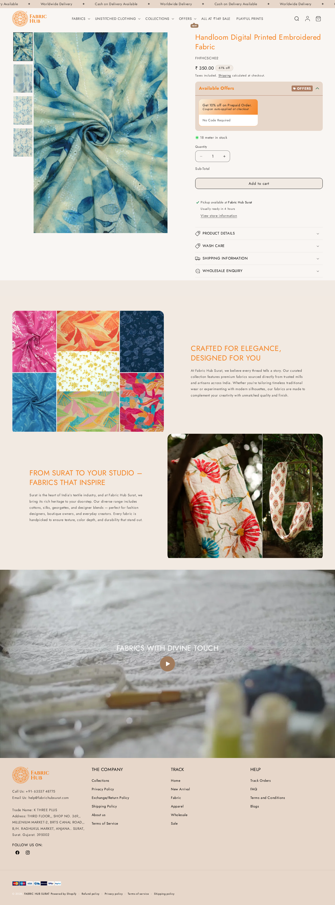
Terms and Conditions (267, 797)
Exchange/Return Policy (110, 797)
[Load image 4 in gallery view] (22, 142)
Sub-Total (202, 168)
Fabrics (79, 18)
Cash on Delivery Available (107, 4)
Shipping (225, 75)
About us (99, 814)
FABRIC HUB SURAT (37, 894)
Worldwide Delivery (48, 4)
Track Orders (260, 780)
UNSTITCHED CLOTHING (115, 18)
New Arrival (180, 789)
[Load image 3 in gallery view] (22, 110)
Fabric (176, 797)
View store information (219, 215)
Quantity (201, 146)
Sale (174, 823)
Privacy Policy (103, 789)
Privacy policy (114, 894)
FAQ (253, 789)
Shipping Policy (104, 806)
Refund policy (91, 894)
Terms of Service (105, 823)
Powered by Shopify (64, 894)
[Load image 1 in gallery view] (22, 47)
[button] (80, 18)
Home (175, 780)
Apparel (177, 806)
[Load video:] (167, 664)
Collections (157, 18)
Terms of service (138, 894)
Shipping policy (164, 894)
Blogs (254, 806)
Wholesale (179, 814)
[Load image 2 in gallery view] (22, 78)
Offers (185, 18)
